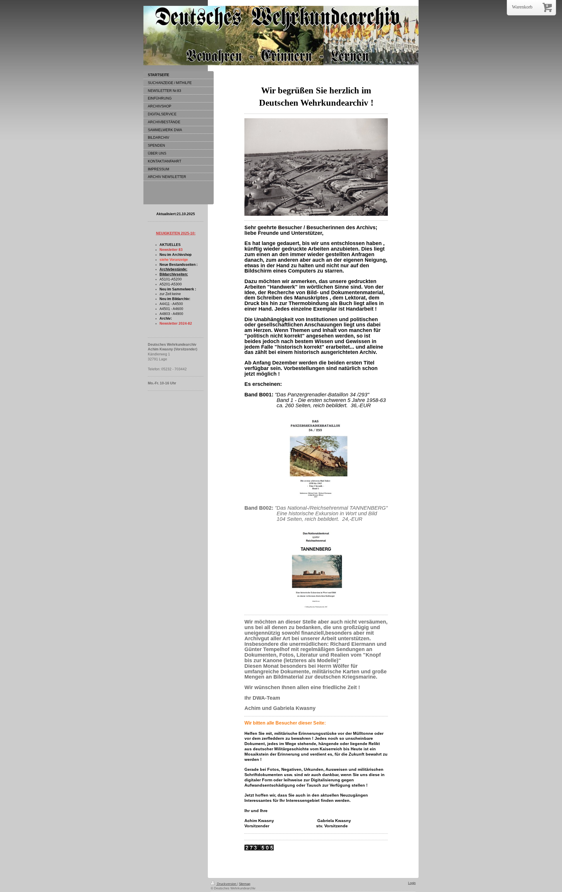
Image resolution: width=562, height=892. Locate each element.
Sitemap (244, 884)
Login (412, 883)
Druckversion (226, 884)
